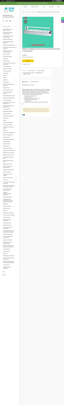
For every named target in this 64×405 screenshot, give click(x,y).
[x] (24, 115)
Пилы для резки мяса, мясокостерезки (7, 189)
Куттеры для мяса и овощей (9, 215)
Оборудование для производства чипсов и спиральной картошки (8, 200)
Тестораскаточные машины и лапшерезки (9, 183)
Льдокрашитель (6, 146)
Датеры (4, 120)
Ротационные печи (7, 109)
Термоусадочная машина (8, 115)
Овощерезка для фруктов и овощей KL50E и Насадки (8, 231)
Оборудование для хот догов (9, 95)
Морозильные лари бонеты (8, 152)
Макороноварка (6, 60)
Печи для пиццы (6, 54)
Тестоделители (6, 264)
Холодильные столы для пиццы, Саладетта (8, 36)
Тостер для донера (7, 71)
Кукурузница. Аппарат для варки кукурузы (8, 106)
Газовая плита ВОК (7, 171)
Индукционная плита (7, 163)
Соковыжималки (6, 141)
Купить (27, 60)
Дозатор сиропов (6, 143)
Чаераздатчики (6, 87)
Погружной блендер (7, 225)
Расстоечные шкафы (7, 56)
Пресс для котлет (6, 208)
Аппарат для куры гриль (8, 89)
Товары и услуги (34, 6)
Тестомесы (5, 179)
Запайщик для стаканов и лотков (8, 128)
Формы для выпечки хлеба (8, 154)
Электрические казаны (8, 234)
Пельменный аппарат (7, 197)
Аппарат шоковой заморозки (9, 150)
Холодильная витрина (7, 148)
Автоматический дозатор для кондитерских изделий (8, 262)
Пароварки (5, 58)
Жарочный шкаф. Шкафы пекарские (8, 42)
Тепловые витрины (7, 100)
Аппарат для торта (7, 222)
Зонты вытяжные (6, 217)
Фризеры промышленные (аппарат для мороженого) (8, 246)
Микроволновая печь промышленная (7, 243)
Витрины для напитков (7, 39)
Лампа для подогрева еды (8, 139)
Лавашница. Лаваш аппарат (9, 97)
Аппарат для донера (7, 68)
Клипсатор (5, 130)
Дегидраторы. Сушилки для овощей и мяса (8, 103)
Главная (25, 6)
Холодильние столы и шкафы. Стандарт (7, 30)
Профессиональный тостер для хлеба (8, 85)
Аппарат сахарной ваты (8, 134)
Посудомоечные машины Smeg (8, 158)
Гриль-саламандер (7, 66)
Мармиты (5, 77)
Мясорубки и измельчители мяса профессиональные (8, 186)
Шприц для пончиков (7, 239)
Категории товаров (6, 26)
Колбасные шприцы (7, 206)
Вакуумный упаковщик (7, 111)
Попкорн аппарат (6, 137)
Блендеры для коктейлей (8, 212)
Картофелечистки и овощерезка (7, 220)
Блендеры (5, 210)
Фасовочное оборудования (8, 132)
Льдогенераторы (6, 249)
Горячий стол (5, 118)
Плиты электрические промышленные (7, 167)
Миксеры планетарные (7, 177)
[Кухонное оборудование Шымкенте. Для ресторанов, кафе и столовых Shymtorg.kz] (9, 10)
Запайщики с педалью (7, 124)
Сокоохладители (6, 251)
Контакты (51, 6)
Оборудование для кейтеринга (7, 268)
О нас (3, 271)
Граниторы (5, 253)
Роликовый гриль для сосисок (7, 93)
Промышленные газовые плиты (8, 161)
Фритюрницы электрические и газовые (9, 48)
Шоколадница (6, 82)
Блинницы (5, 75)
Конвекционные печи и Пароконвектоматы (8, 51)
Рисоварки (5, 79)
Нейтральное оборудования (9, 45)
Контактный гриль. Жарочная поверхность (9, 64)
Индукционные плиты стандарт (7, 175)
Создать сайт (8, 0)
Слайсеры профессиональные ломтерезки (7, 193)
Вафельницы (5, 73)
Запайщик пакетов (7, 113)
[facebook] (22, 115)
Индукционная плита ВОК (8, 169)
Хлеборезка (5, 203)
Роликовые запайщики (7, 122)
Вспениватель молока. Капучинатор (7, 228)
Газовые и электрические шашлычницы (8, 258)
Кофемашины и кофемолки (8, 255)
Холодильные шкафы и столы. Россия (8, 237)
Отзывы (4, 274)
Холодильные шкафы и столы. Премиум (8, 33)
